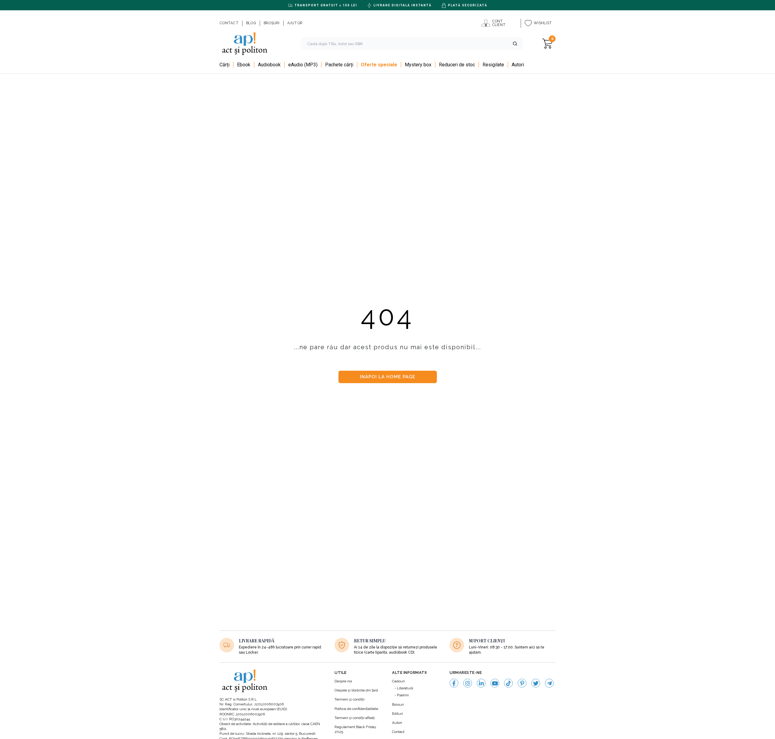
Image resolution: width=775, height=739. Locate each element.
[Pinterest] (522, 683)
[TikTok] (508, 683)
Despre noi (343, 681)
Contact (398, 732)
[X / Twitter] (535, 683)
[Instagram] (467, 683)
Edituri (397, 713)
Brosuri (398, 704)
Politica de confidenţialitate (356, 709)
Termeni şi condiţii (349, 699)
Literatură (405, 688)
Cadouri (398, 681)
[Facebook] (454, 683)
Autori (397, 723)
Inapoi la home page (387, 376)
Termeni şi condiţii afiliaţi (355, 718)
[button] (515, 43)
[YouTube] (494, 683)
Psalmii (403, 695)
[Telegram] (549, 683)
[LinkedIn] (481, 683)
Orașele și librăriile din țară (356, 690)
